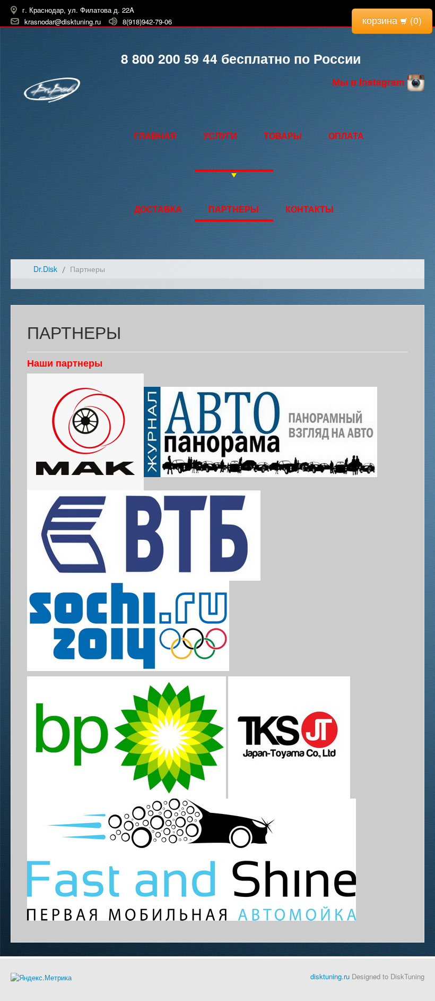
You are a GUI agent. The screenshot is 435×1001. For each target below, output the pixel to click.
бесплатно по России (289, 58)
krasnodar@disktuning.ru (62, 21)
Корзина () (392, 20)
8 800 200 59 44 (169, 58)
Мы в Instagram (369, 81)
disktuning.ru (330, 976)
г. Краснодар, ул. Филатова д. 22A (78, 10)
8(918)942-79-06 (147, 21)
